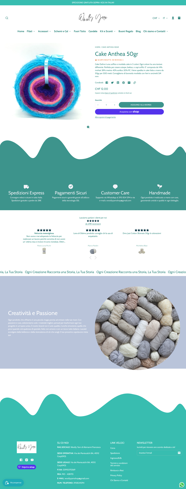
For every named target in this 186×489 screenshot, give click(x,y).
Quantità (98, 100)
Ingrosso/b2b (116, 458)
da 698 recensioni (93, 224)
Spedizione (115, 453)
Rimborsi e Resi (116, 470)
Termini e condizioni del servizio (118, 464)
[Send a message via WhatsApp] (182, 485)
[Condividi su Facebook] (107, 82)
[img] (93, 220)
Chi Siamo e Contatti (119, 480)
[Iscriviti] (179, 453)
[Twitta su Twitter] (112, 82)
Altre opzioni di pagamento (105, 117)
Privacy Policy (116, 475)
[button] (7, 18)
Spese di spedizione (111, 93)
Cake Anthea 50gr (110, 47)
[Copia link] (134, 82)
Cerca (112, 448)
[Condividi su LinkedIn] (118, 82)
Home (97, 47)
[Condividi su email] (129, 82)
